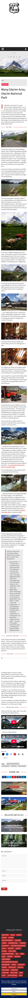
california (17, 940)
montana (13, 766)
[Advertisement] (14, 30)
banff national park (7, 940)
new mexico (21, 964)
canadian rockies (13, 943)
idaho (3, 956)
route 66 (20, 967)
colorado (22, 943)
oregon (4, 967)
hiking (22, 953)
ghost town (12, 951)
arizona (4, 937)
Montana (5, 84)
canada (4, 943)
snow (21, 972)
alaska (12, 934)
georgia (4, 951)
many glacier (5, 766)
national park (22, 766)
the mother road (12, 975)
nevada (14, 964)
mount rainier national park (9, 961)
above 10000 (5, 934)
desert (4, 948)
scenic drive (14, 970)
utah (20, 975)
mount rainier (6, 959)
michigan (10, 956)
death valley (5, 945)
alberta (19, 934)
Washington (13, 845)
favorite (18, 948)
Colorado (13, 830)
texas (3, 975)
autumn (11, 937)
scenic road (5, 972)
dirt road (10, 948)
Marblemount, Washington (14, 843)
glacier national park (13, 763)
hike (17, 953)
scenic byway (5, 970)
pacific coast (12, 967)
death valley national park (18, 945)
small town (14, 972)
